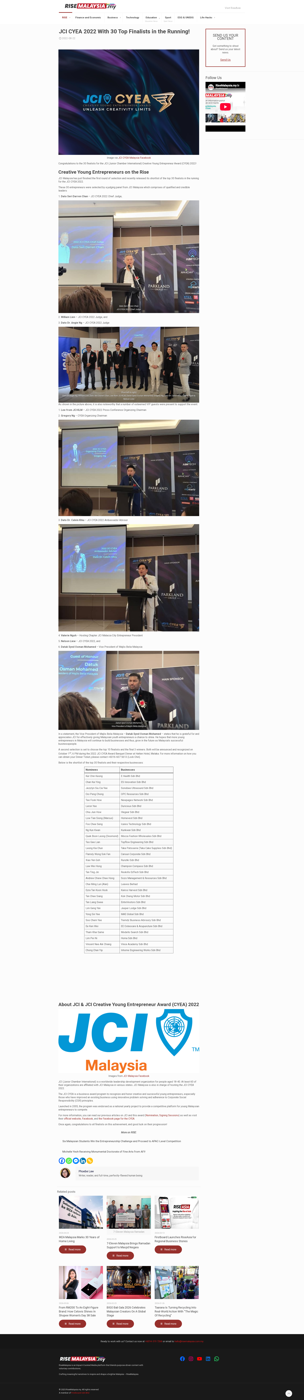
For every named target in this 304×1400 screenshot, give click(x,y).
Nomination (152, 1115)
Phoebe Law (86, 1171)
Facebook (87, 1118)
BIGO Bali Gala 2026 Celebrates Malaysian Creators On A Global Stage (126, 1311)
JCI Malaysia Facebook (136, 1075)
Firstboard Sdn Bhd (80, 1393)
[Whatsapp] (69, 1161)
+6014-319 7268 (153, 1341)
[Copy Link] (90, 1161)
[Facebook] (62, 1161)
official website (72, 1118)
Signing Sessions (169, 1115)
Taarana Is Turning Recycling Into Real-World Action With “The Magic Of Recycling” (176, 1311)
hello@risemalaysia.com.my (189, 1341)
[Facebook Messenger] (76, 1161)
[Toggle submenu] (69, 17)
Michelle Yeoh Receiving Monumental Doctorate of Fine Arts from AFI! (103, 1151)
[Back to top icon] (288, 1393)
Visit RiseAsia (233, 8)
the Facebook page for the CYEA (116, 1118)
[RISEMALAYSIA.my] (90, 6)
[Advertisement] (128, 978)
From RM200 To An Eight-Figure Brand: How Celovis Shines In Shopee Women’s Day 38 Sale (78, 1311)
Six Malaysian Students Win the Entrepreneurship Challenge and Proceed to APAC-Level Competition (121, 1141)
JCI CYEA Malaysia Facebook (134, 157)
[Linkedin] (83, 1161)
